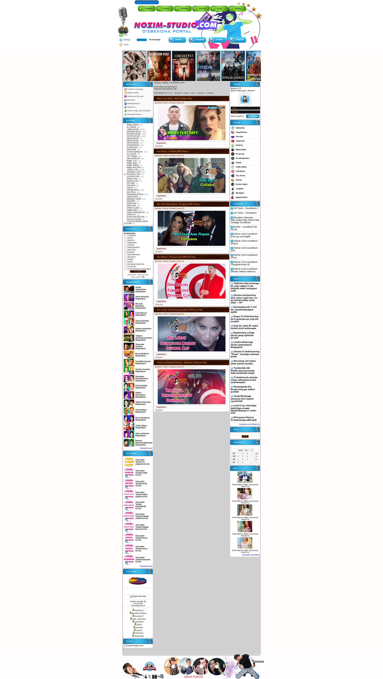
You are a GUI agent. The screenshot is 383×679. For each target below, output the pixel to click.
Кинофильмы (133, 103)
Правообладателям (134, 646)
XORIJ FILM (131, 203)
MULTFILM (131, 192)
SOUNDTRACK (133, 145)
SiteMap (127, 40)
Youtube (218, 39)
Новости (131, 107)
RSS (125, 35)
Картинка (131, 100)
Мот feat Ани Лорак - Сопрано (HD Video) (178, 204)
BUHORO (130, 252)
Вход (142, 40)
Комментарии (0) (177, 103)
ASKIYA (130, 188)
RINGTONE (131, 150)
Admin (165, 103)
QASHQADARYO (133, 247)
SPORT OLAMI (133, 208)
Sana (170, 93)
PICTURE (131, 183)
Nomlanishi (178, 93)
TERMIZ (130, 259)
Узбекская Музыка (135, 96)
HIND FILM (131, 206)
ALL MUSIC (131, 154)
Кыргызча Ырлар (134, 219)
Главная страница (135, 89)
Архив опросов (142, 275)
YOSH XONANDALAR (136, 212)
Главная (148, 8)
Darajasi (186, 93)
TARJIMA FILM (133, 190)
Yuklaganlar (201, 93)
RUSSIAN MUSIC (134, 134)
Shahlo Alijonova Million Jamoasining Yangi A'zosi (245, 485)
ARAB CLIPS (132, 179)
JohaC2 (139, 630)
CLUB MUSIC (132, 147)
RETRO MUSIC (133, 143)
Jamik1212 (139, 610)
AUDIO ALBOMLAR (135, 152)
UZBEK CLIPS (132, 170)
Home (126, 45)
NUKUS (130, 262)
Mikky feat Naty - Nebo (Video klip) (174, 98)
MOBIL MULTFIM (133, 167)
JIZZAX (130, 238)
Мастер (202, 8)
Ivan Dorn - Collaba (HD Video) (172, 151)
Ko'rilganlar (210, 93)
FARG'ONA (131, 250)
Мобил (238, 8)
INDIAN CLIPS (133, 181)
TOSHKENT (131, 235)
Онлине (184, 8)
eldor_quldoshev (139, 619)
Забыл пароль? (237, 116)
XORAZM (130, 245)
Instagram (199, 39)
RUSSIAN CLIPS (133, 174)
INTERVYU (131, 215)
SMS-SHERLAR (133, 159)
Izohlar (192, 93)
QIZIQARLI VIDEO (134, 199)
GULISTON (131, 266)
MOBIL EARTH (133, 125)
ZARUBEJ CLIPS (134, 172)
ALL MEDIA (131, 127)
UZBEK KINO (132, 210)
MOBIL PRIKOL (133, 165)
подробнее (161, 143)
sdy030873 (139, 622)
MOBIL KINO (132, 163)
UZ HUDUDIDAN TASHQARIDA (139, 269)
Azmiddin (139, 627)
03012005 (139, 633)
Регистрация (154, 40)
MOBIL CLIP (132, 161)
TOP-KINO (131, 185)
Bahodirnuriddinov (139, 613)
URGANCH (131, 257)
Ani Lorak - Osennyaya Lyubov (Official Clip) (179, 309)
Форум (166, 8)
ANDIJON (130, 240)
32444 (139, 625)
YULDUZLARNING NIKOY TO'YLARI (136, 222)
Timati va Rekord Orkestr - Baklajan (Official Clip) (182, 362)
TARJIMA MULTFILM (135, 194)
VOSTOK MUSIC (133, 136)
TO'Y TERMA (132, 156)
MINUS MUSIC (133, 141)
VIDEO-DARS (132, 197)
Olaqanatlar (139, 636)
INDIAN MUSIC (133, 138)
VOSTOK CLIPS (133, 176)
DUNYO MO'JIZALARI (136, 217)
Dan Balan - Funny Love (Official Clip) (176, 257)
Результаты (132, 275)
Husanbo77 (139, 616)
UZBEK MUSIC (133, 129)
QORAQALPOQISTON (135, 264)
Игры (219, 8)
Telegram (239, 39)
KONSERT (131, 201)
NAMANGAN (132, 243)
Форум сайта (133, 93)
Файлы (166, 83)
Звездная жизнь (134, 114)
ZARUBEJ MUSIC (134, 132)
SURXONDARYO (133, 255)
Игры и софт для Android (138, 111)
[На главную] (147, 24)
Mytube (178, 39)
